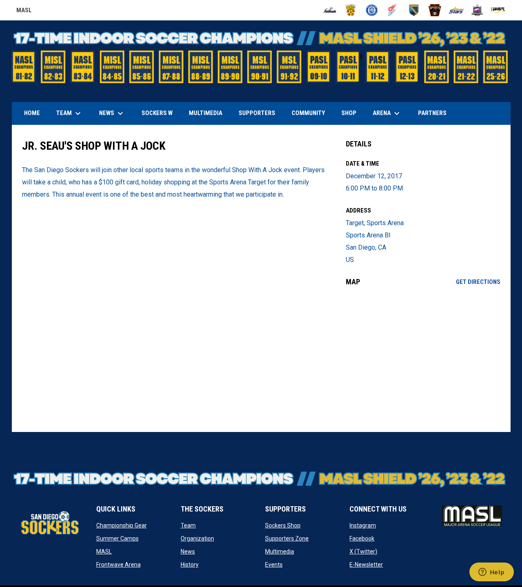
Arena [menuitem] (390, 113)
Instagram (362, 525)
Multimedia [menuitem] (205, 113)
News (188, 551)
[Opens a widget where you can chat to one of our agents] (491, 573)
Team (188, 525)
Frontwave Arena (118, 564)
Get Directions (478, 282)
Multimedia (279, 551)
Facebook (361, 538)
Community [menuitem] (308, 113)
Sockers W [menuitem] (157, 113)
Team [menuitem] (69, 113)
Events (274, 564)
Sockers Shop (283, 525)
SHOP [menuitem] (352, 113)
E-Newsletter (366, 564)
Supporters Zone (287, 538)
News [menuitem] (112, 113)
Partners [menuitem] (432, 113)
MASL (24, 11)
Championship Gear (121, 525)
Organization (197, 538)
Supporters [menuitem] (257, 113)
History (190, 564)
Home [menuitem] (32, 113)
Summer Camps (117, 538)
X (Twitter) (363, 551)
